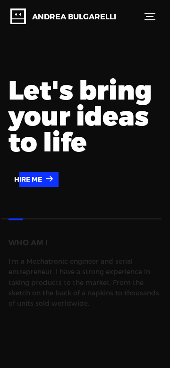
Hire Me (28, 179)
